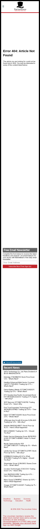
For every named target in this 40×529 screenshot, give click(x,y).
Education (19, 501)
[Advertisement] (20, 30)
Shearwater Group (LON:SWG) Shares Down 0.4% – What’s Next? (20, 464)
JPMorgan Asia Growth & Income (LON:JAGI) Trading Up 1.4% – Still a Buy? (20, 421)
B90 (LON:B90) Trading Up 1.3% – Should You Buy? (19, 432)
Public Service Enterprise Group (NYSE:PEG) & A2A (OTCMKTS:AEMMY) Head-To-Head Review (20, 438)
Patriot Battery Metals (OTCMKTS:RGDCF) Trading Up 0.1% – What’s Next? (19, 390)
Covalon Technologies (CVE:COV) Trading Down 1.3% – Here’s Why (19, 470)
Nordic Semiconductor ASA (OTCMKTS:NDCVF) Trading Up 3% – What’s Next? (20, 445)
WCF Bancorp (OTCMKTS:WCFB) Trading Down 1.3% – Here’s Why (19, 403)
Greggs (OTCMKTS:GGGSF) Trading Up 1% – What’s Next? (20, 486)
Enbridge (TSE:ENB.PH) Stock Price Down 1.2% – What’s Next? (19, 378)
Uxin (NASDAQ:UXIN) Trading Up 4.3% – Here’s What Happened (18, 475)
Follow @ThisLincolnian (13, 362)
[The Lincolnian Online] (20, 14)
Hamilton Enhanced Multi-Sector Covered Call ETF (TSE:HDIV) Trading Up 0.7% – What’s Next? (19, 384)
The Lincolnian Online (29, 509)
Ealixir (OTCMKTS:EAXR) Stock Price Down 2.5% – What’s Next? (20, 416)
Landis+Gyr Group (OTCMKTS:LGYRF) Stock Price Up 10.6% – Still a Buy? (20, 452)
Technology (7, 501)
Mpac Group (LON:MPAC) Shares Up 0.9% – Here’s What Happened (20, 480)
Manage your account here (24, 523)
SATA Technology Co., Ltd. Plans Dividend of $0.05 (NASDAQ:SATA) (20, 372)
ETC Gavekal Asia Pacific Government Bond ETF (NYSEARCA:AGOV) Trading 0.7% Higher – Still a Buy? (20, 397)
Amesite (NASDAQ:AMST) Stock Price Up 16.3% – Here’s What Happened (19, 426)
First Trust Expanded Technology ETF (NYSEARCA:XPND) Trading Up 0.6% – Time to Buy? (20, 409)
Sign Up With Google (12, 525)
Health (28, 501)
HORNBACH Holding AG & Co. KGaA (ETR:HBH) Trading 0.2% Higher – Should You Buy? (19, 458)
